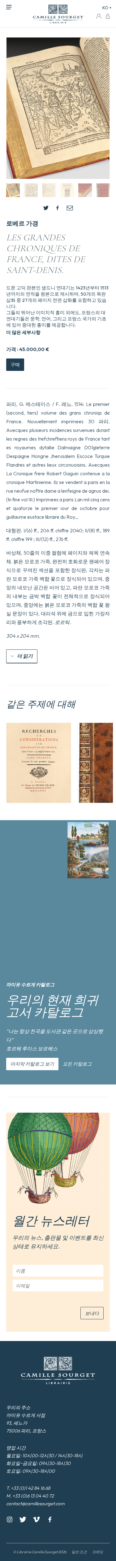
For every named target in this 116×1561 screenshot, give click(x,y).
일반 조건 (79, 1552)
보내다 (92, 1313)
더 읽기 (25, 656)
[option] (38, 763)
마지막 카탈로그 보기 (32, 1064)
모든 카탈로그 (77, 1064)
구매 (15, 364)
